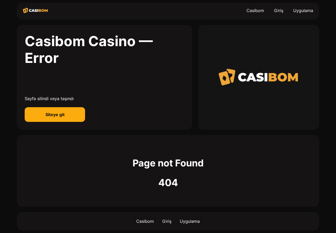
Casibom (255, 10)
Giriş (278, 10)
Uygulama (303, 10)
